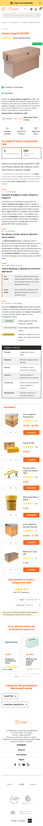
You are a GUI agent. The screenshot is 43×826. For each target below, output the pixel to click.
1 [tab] (16, 676)
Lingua (21, 600)
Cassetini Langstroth (14, 704)
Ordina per (20, 605)
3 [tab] (26, 676)
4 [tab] (31, 676)
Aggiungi (31, 432)
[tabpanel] (11, 653)
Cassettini (8, 696)
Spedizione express (23, 3)
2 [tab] (21, 676)
